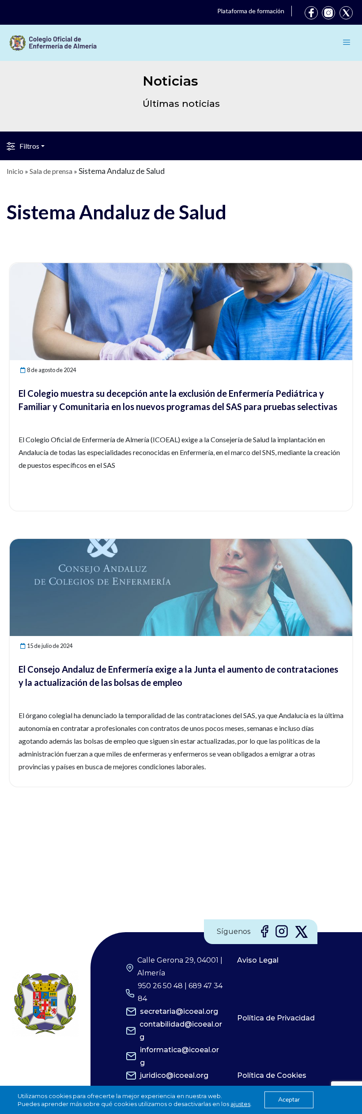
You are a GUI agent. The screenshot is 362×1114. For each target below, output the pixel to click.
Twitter (346, 12)
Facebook (311, 12)
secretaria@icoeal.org (179, 1011)
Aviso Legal (258, 960)
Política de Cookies (271, 1075)
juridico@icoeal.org (174, 1075)
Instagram (328, 12)
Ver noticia (336, 268)
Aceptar (289, 1099)
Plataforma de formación (250, 11)
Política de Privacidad (276, 1018)
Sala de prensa (51, 171)
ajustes (240, 1103)
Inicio (15, 171)
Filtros (29, 146)
